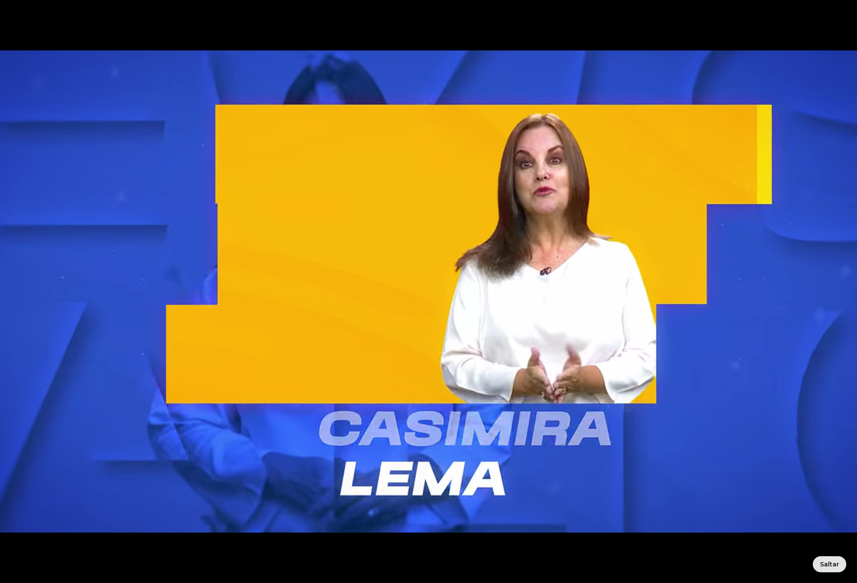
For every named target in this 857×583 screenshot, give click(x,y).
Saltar (829, 564)
